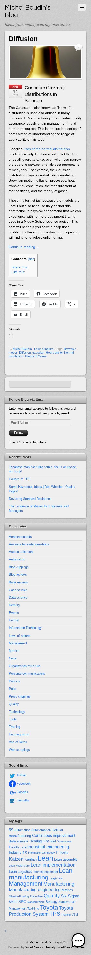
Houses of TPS (20, 479)
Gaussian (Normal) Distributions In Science (45, 94)
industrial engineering (48, 846)
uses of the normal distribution (47, 149)
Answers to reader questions (29, 544)
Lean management (45, 872)
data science (18, 841)
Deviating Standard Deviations (30, 499)
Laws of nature (44, 349)
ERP (46, 841)
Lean (45, 858)
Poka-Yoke (36, 896)
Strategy (52, 902)
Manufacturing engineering (35, 889)
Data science (18, 597)
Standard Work (36, 901)
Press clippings (20, 696)
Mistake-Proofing (19, 896)
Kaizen (16, 859)
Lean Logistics (20, 872)
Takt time (33, 908)
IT (57, 852)
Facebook (23, 783)
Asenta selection (21, 552)
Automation (17, 559)
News (13, 658)
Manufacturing (58, 884)
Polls (12, 689)
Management (18, 643)
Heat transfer (54, 352)
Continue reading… (24, 247)
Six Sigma (70, 896)
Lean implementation (53, 864)
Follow (18, 433)
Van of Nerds (18, 742)
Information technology (41, 852)
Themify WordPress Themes (64, 947)
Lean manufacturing (40, 874)
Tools (13, 719)
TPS (55, 914)
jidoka (64, 852)
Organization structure (24, 666)
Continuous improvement (53, 835)
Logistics (56, 878)
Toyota (49, 907)
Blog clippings (19, 567)
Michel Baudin (22, 349)
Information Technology (25, 628)
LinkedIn (22, 800)
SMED (13, 901)
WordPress (33, 947)
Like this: (18, 272)
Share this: (19, 267)
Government (64, 841)
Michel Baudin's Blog (44, 942)
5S (11, 830)
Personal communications (27, 673)
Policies (14, 681)
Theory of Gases (35, 356)
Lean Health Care (19, 865)
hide (31, 259)
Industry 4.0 (18, 852)
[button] (78, 941)
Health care (18, 847)
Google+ (22, 792)
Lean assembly (65, 859)
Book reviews (18, 582)
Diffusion (25, 352)
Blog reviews (18, 574)
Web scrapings (19, 750)
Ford (53, 841)
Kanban (31, 859)
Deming (14, 605)
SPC (22, 902)
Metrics (14, 651)
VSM (75, 914)
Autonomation (41, 830)
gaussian (38, 352)
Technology (17, 712)
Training (14, 727)
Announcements (20, 536)
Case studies (18, 590)
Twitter (21, 775)
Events (14, 613)
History (14, 620)
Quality (14, 704)
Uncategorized (19, 734)
